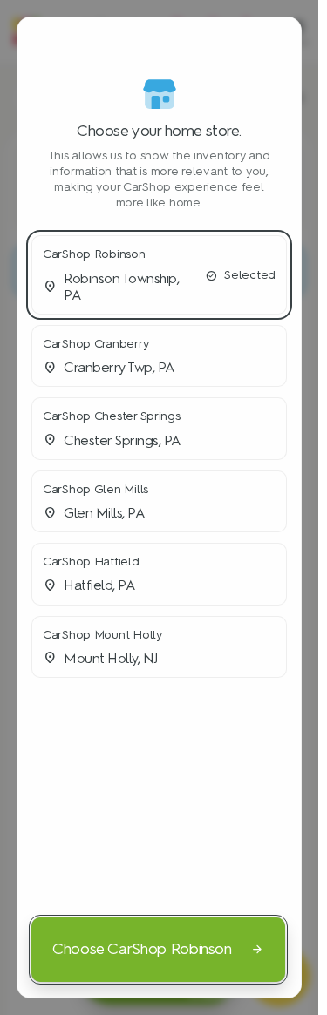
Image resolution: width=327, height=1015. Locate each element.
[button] (159, 275)
